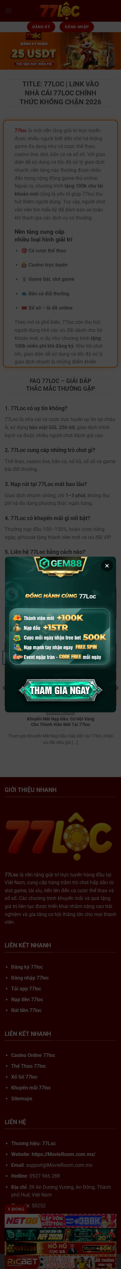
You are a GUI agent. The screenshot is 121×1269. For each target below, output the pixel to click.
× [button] (107, 565)
